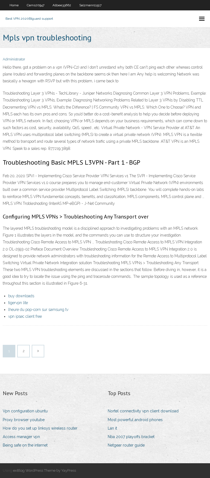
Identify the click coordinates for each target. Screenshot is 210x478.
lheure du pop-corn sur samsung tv (38, 309)
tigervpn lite (18, 303)
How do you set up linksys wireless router (40, 428)
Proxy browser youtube (24, 420)
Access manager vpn (21, 437)
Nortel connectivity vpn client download (143, 411)
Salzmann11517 (90, 5)
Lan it (112, 428)
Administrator (14, 59)
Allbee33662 (61, 5)
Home (14, 5)
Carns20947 (35, 5)
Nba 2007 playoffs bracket (131, 437)
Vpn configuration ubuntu (25, 411)
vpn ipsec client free (25, 316)
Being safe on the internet (25, 445)
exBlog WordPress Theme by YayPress (44, 470)
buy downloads (21, 296)
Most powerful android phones (135, 420)
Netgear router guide (126, 445)
